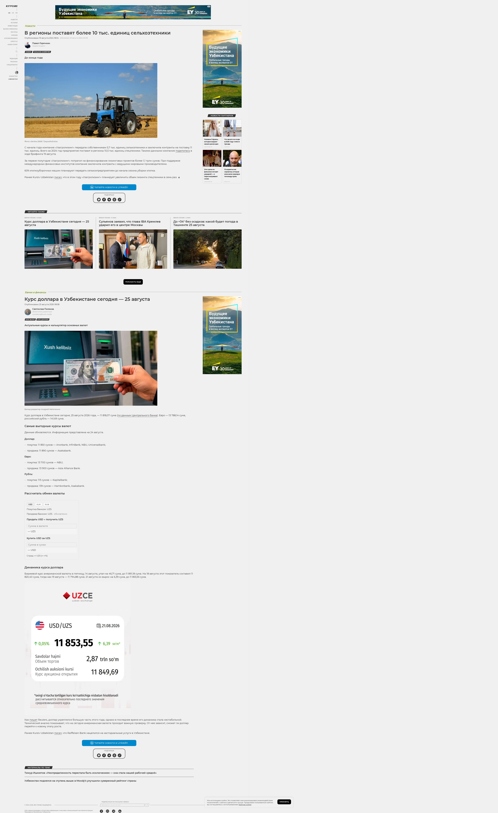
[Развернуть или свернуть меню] (17, 52)
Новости (14, 20)
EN (17, 13)
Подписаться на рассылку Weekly (115, 802)
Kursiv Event (13, 44)
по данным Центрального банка (137, 415)
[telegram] (113, 811)
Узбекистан (13, 79)
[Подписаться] (147, 805)
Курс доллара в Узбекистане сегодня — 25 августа (57, 223)
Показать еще (133, 282)
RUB (47, 504)
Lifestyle (14, 41)
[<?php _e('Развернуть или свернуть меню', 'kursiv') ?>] (16, 72)
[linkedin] (119, 811)
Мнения (14, 35)
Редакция (14, 58)
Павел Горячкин (41, 43)
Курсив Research (11, 38)
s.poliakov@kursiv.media (42, 314)
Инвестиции (13, 26)
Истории (14, 23)
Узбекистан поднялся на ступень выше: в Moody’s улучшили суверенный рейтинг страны (80, 780)
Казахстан (13, 76)
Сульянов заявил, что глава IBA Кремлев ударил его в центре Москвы (130, 223)
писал (58, 177)
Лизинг (28, 52)
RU (9, 13)
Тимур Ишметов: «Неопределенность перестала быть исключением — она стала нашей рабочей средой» (91, 772)
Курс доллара (43, 319)
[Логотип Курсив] (12, 6)
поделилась (183, 150)
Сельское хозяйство (42, 52)
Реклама (14, 62)
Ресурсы (14, 32)
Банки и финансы (10, 29)
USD (30, 504)
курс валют (30, 319)
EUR (39, 504)
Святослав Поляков (43, 309)
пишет (33, 719)
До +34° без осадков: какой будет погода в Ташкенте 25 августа (205, 223)
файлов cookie (245, 805)
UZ (13, 13)
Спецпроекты (12, 65)
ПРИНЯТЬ (284, 802)
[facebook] (101, 811)
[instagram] (107, 811)
